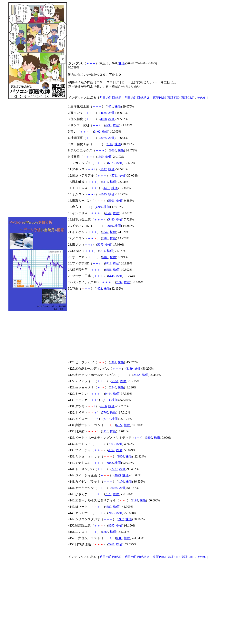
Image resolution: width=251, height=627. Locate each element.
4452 (99, 288)
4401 (107, 188)
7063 (111, 444)
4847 (108, 213)
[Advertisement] (37, 158)
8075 (103, 137)
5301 (111, 200)
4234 (108, 125)
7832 (119, 282)
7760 (105, 412)
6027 (119, 425)
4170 (121, 481)
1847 (105, 232)
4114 (105, 181)
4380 (108, 506)
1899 (100, 156)
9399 (149, 437)
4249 (99, 207)
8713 (108, 263)
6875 (111, 163)
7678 (108, 494)
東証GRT (187, 97)
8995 (111, 525)
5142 (103, 169)
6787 (107, 418)
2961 (111, 544)
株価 (121, 63)
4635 (103, 112)
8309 (119, 538)
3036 (113, 150)
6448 (111, 276)
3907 (121, 519)
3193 (135, 500)
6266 (103, 406)
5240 (113, 387)
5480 (111, 219)
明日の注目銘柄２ (137, 97)
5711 (114, 175)
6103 (105, 257)
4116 (110, 144)
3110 (105, 431)
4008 (103, 119)
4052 (111, 450)
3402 (97, 131)
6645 (103, 194)
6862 (110, 462)
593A (114, 381)
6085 (114, 487)
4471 (110, 106)
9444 (108, 393)
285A (136, 374)
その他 (201, 97)
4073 (118, 475)
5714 (102, 250)
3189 (129, 368)
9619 (110, 225)
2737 (114, 469)
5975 (100, 244)
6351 (108, 269)
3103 (107, 400)
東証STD (173, 97)
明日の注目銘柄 (110, 97)
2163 (111, 513)
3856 (121, 456)
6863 (105, 531)
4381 (113, 362)
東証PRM (159, 97)
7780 (105, 238)
